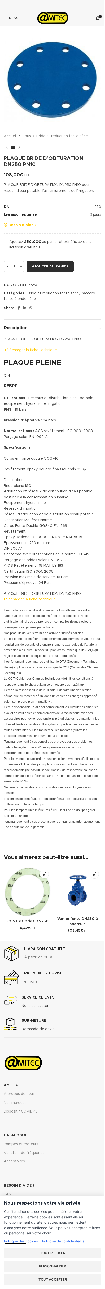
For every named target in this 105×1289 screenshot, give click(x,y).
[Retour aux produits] (13, 147)
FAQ (8, 1194)
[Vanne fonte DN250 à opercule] (77, 890)
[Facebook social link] (19, 308)
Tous (26, 136)
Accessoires (14, 1161)
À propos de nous (19, 1094)
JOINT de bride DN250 (27, 921)
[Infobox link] (34, 953)
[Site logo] (52, 18)
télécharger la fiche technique (31, 350)
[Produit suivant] (19, 147)
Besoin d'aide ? (21, 225)
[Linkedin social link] (25, 308)
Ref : (8, 376)
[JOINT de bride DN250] (27, 892)
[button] (44, 873)
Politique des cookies (21, 1241)
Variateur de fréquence (24, 1153)
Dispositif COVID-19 (21, 1111)
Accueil (10, 136)
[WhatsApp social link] (31, 308)
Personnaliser (52, 1266)
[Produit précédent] (7, 147)
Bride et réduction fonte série (62, 136)
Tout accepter (52, 1279)
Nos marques (15, 1103)
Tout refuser (52, 1253)
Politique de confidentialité (63, 1241)
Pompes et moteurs (21, 1144)
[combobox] (52, 188)
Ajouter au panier (50, 266)
